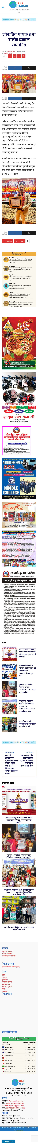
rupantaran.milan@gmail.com (13, 1105)
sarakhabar (11, 51)
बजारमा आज (6, 984)
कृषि (3, 975)
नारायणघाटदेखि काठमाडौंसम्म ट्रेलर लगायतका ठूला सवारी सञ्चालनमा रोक (26, 761)
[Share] (15, 68)
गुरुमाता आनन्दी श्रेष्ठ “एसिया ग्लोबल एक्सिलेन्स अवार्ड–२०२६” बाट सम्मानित (27, 688)
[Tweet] (29, 68)
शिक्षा (3, 989)
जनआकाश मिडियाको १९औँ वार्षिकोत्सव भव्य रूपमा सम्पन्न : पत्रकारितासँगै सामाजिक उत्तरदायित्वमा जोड (27, 706)
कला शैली (6, 53)
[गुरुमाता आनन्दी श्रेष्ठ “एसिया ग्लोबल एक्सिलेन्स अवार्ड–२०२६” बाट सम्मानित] (9, 689)
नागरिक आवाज (7, 982)
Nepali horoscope (6, 308)
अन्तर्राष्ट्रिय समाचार (8, 956)
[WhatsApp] (23, 56)
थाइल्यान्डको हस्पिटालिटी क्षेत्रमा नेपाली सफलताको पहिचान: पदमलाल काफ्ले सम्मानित (27, 653)
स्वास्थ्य (4, 991)
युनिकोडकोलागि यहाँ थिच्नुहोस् (10, 967)
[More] (27, 241)
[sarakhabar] (3, 51)
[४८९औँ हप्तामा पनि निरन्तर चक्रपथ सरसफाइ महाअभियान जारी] (9, 724)
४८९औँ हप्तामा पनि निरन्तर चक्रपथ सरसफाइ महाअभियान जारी (27, 724)
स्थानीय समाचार (7, 951)
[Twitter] (14, 56)
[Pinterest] (19, 56)
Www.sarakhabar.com (16, 1101)
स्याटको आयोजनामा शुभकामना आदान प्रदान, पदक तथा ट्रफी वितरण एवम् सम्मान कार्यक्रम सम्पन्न (11, 764)
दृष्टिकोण (5, 979)
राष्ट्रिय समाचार (7, 953)
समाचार (10, 53)
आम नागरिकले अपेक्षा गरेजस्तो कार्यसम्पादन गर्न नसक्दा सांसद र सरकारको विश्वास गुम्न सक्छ (27, 670)
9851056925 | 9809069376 (15, 1108)
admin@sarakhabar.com (15, 1103)
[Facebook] (10, 56)
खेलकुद (4, 977)
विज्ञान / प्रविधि (7, 986)
